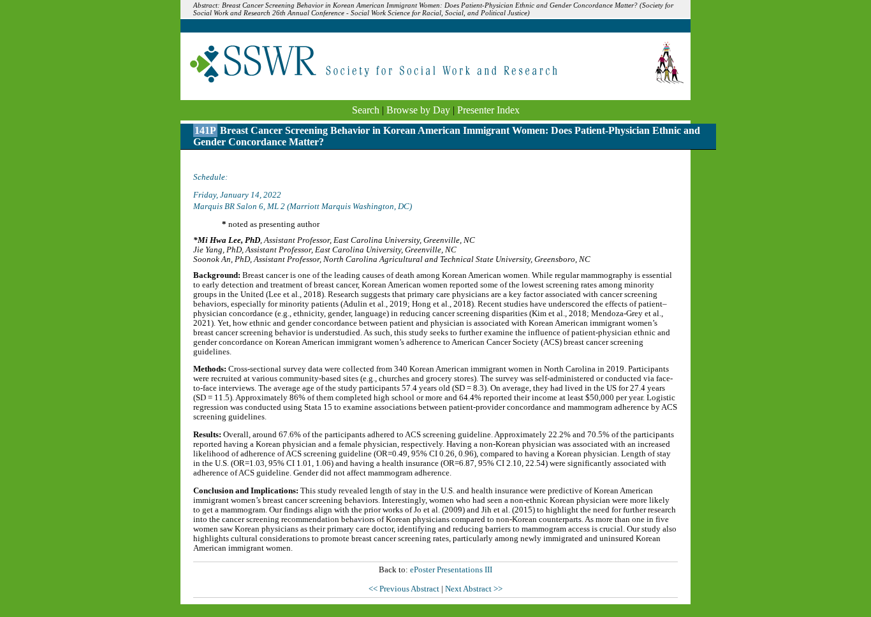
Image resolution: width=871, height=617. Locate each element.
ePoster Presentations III (451, 569)
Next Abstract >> (473, 588)
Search (365, 110)
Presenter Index (488, 110)
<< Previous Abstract (405, 588)
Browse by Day (418, 110)
